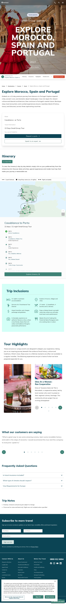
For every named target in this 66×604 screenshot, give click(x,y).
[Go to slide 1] (41, 407)
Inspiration (20, 569)
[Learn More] (51, 563)
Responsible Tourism (23, 577)
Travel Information (10, 124)
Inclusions (31, 76)
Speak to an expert (31, 141)
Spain (25, 86)
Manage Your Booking (39, 575)
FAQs (35, 569)
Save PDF (8, 161)
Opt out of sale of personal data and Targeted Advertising (14, 597)
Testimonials (46, 76)
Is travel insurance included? (13, 475)
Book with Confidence (23, 567)
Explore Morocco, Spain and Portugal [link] (40, 86)
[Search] (59, 2)
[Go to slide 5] (56, 407)
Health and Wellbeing (39, 567)
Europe (19, 86)
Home (3, 86)
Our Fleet (20, 575)
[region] (29, 590)
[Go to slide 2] (45, 407)
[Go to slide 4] (52, 407)
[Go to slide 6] (49, 411)
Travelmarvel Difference (23, 564)
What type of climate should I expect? (17, 481)
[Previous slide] (37, 408)
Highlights (38, 76)
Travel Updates (37, 577)
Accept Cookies (50, 597)
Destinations (11, 86)
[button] (63, 211)
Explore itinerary (32, 274)
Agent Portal (5, 567)
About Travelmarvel (22, 562)
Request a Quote (33, 67)
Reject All (38, 597)
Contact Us (4, 569)
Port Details (37, 564)
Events (3, 577)
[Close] (55, 581)
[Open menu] (63, 2)
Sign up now (8, 542)
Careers (4, 572)
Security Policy (58, 599)
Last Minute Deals (6, 575)
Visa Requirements (38, 572)
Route (6, 116)
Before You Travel (40, 559)
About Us (21, 559)
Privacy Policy (34, 547)
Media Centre (21, 572)
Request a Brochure (6, 562)
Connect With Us (7, 559)
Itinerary (24, 76)
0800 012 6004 (57, 559)
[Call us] (55, 2)
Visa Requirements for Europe (14, 486)
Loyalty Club (5, 564)
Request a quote (58, 76)
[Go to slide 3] (49, 407)
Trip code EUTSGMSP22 (11, 132)
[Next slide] (60, 408)
